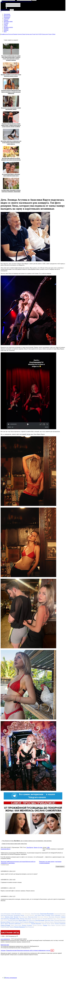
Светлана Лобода (60, 925)
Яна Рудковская (29, 927)
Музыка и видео (8, 27)
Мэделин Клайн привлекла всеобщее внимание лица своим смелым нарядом (11, 159)
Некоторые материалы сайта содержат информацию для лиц (35, 950)
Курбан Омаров (14, 922)
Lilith (48, 847)
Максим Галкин (49, 922)
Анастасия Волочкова (47, 913)
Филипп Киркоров (19, 927)
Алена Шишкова (25, 913)
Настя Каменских (26, 923)
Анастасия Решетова (7, 915)
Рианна (45, 925)
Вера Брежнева (23, 917)
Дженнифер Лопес (14, 918)
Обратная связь (5, 944)
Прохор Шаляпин (38, 925)
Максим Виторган (39, 922)
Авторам (3, 950)
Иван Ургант (4, 920)
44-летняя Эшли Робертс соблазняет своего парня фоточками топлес (11, 175)
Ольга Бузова (5, 925)
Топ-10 (6, 24)
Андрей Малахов (29, 915)
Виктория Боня (32, 917)
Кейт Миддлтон (30, 920)
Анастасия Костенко (59, 913)
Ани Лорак (38, 915)
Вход (5, 31)
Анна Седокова (45, 915)
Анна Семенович (56, 915)
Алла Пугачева (35, 913)
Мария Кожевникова (59, 922)
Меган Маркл (4, 923)
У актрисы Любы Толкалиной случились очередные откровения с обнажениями (11, 191)
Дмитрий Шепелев (47, 918)
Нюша (52, 923)
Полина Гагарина (27, 925)
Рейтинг (6, 30)
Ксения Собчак (5, 922)
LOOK (6, 25)
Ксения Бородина (59, 920)
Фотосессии (7, 15)
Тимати (12, 927)
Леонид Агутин (38, 847)
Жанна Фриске (61, 918)
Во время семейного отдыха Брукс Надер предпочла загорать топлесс (11, 75)
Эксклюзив (7, 14)
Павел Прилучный (16, 925)
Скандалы (6, 18)
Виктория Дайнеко (43, 917)
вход (2, 2)
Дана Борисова (5, 918)
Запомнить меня (11, 8)
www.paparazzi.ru (5, 939)
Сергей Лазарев (5, 927)
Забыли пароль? (5, 9)
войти (11, 9)
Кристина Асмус (49, 920)
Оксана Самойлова (60, 923)
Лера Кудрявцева (24, 922)
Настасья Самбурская (15, 923)
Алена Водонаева (16, 913)
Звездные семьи (8, 21)
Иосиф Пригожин (13, 920)
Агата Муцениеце (6, 913)
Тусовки (6, 23)
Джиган (22, 918)
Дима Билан (27, 918)
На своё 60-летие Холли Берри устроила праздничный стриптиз (11, 108)
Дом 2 (55, 918)
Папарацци (7, 17)
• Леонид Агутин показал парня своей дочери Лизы (14, 843)
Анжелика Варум (5, 849)
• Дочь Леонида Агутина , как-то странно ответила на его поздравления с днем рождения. (26, 840)
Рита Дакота (51, 925)
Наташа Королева (36, 923)
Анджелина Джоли (18, 915)
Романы (6, 20)
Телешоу (6, 28)
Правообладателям (11, 950)
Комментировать (60, 866)
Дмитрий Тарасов (37, 918)
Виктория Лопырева (54, 917)
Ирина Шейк (22, 920)
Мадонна (31, 922)
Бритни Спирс (9, 917)
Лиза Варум (29, 847)
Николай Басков (45, 923)
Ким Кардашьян (39, 920)
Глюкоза (63, 917)
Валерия (16, 917)
